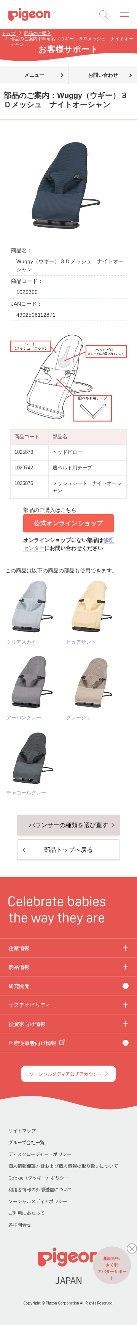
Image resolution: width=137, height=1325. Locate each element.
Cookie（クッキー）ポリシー (38, 1177)
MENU (122, 14)
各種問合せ (19, 1224)
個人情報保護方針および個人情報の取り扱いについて (63, 1165)
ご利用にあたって (26, 1213)
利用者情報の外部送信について (40, 1189)
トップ (9, 33)
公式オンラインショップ (68, 523)
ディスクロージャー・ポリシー (40, 1154)
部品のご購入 (37, 33)
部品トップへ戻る (68, 849)
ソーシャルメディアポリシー (37, 1201)
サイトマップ (22, 1130)
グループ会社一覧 (26, 1142)
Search (103, 14)
